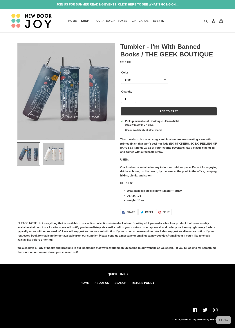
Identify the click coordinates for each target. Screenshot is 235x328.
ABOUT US (102, 282)
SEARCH (120, 282)
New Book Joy (188, 319)
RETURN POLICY (143, 282)
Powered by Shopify (207, 319)
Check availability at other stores (143, 130)
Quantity (126, 91)
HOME (85, 282)
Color (124, 72)
